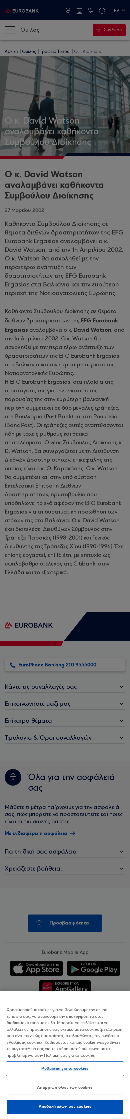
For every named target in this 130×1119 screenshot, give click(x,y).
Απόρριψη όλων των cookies (65, 1087)
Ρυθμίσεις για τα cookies (64, 1068)
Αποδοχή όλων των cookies (65, 1106)
